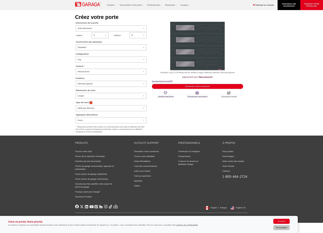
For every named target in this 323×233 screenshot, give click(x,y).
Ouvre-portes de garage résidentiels (91, 174)
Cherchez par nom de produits (88, 161)
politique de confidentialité (187, 225)
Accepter (282, 221)
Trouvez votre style (83, 151)
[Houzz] (101, 207)
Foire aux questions (142, 176)
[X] (82, 207)
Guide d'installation (142, 161)
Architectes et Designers (189, 151)
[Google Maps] (115, 207)
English (214, 207)
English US (241, 207)
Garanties (138, 181)
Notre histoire (228, 166)
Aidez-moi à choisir (142, 171)
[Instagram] (106, 207)
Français (223, 207)
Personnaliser (281, 227)
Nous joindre (227, 151)
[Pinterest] (96, 207)
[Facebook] (77, 207)
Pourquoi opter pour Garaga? (87, 191)
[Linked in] (86, 207)
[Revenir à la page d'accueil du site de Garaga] (88, 4)
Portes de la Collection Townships (90, 156)
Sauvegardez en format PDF (162, 81)
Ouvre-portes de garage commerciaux (91, 179)
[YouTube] (91, 207)
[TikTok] (110, 207)
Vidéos (137, 185)
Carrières (226, 171)
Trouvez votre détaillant (144, 156)
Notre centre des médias (233, 161)
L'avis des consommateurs (145, 166)
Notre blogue (228, 156)
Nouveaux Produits (83, 196)
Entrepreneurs (184, 156)
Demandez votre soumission (197, 86)
